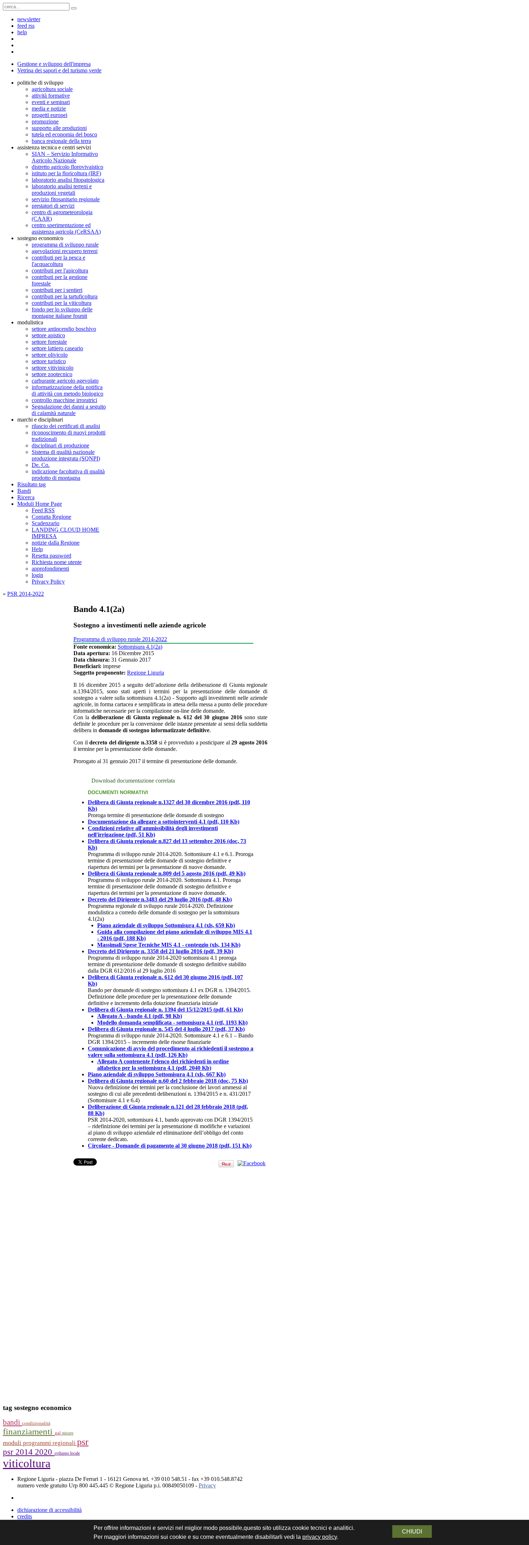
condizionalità (36, 1423)
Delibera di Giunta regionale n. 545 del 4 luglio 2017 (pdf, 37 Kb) (166, 1029)
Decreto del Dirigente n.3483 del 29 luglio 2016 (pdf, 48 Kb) (160, 899)
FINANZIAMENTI (29, 1431)
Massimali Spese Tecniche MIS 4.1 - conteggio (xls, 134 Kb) (168, 945)
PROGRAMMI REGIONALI (50, 1443)
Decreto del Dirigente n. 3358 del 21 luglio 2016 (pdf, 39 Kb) (160, 951)
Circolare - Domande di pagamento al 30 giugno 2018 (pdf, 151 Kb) (170, 1146)
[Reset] (74, 8)
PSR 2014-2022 (25, 594)
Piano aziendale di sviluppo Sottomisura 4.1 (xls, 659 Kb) (166, 925)
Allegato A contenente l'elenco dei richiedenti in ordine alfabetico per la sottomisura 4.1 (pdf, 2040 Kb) (163, 1064)
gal (58, 1433)
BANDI (12, 1422)
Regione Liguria (145, 673)
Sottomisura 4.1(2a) (140, 647)
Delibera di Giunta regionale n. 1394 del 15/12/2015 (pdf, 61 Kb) (165, 1009)
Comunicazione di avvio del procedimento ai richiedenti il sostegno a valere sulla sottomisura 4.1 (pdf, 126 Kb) (170, 1051)
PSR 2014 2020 (28, 1451)
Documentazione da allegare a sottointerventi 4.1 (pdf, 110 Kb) (163, 822)
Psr (83, 1442)
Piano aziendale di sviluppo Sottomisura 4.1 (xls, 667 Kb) (157, 1074)
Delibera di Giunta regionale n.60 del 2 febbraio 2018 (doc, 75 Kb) (168, 1081)
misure (67, 1433)
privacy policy (319, 1537)
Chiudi (412, 1531)
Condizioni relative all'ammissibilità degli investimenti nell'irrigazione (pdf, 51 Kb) (153, 831)
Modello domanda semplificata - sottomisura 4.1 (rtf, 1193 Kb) (172, 1022)
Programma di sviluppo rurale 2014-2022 (120, 639)
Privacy (207, 1485)
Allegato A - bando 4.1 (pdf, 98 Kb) (139, 1016)
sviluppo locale (67, 1453)
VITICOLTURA (26, 1463)
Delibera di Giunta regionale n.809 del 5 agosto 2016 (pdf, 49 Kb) (166, 873)
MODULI (13, 1442)
